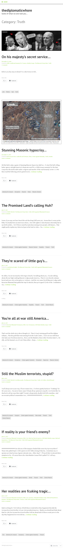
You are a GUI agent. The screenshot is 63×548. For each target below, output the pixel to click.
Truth (49, 63)
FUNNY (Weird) (11, 212)
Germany (30, 497)
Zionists (51, 156)
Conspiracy (17, 360)
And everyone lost (11, 156)
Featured (4, 32)
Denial (30, 477)
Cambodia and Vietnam (22, 156)
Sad (13, 92)
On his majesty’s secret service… (26, 56)
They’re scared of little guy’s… (24, 260)
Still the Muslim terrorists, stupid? (28, 373)
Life (3, 92)
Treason (48, 247)
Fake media (38, 415)
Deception (17, 192)
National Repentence (52, 497)
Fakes (29, 192)
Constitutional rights (12, 267)
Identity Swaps (30, 63)
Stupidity (41, 247)
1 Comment (4, 65)
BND (24, 325)
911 (3, 534)
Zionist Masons (49, 305)
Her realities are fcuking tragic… (26, 491)
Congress (17, 415)
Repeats (4, 499)
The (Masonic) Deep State (41, 63)
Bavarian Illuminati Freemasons (15, 325)
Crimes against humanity (38, 156)
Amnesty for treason (7, 192)
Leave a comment (6, 158)
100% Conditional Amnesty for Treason (16, 63)
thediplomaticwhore (17, 10)
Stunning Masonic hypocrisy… (24, 150)
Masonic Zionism (36, 192)
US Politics (43, 380)
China (30, 156)
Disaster (24, 192)
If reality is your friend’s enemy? (26, 431)
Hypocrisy (45, 360)
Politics (8, 92)
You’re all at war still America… (25, 318)
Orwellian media (19, 380)
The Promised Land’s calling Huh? (27, 205)
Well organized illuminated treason (41, 212)
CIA (27, 325)
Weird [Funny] (50, 380)
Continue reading (36, 172)
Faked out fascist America (34, 438)
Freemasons (31, 325)
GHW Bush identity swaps (41, 325)
